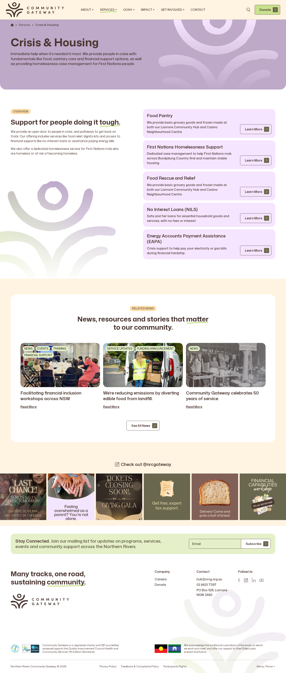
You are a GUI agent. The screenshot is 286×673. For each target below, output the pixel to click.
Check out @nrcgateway (146, 464)
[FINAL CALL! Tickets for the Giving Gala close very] (119, 497)
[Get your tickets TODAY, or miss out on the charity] (23, 497)
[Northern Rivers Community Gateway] (35, 9)
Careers (161, 579)
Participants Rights (175, 666)
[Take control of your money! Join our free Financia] (263, 497)
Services (108, 9)
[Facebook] (239, 580)
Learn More (253, 129)
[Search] (248, 10)
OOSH (129, 9)
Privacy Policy (108, 666)
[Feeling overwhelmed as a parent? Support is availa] (71, 497)
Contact (198, 9)
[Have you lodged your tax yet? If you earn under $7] (167, 497)
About (87, 9)
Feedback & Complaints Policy (140, 666)
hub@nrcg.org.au (209, 579)
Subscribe (253, 544)
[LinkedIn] (254, 580)
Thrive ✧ (270, 666)
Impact (148, 9)
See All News (140, 425)
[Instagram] (246, 580)
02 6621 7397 (206, 585)
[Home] (12, 25)
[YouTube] (261, 580)
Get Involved (172, 9)
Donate (265, 10)
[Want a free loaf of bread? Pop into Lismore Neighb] (215, 497)
